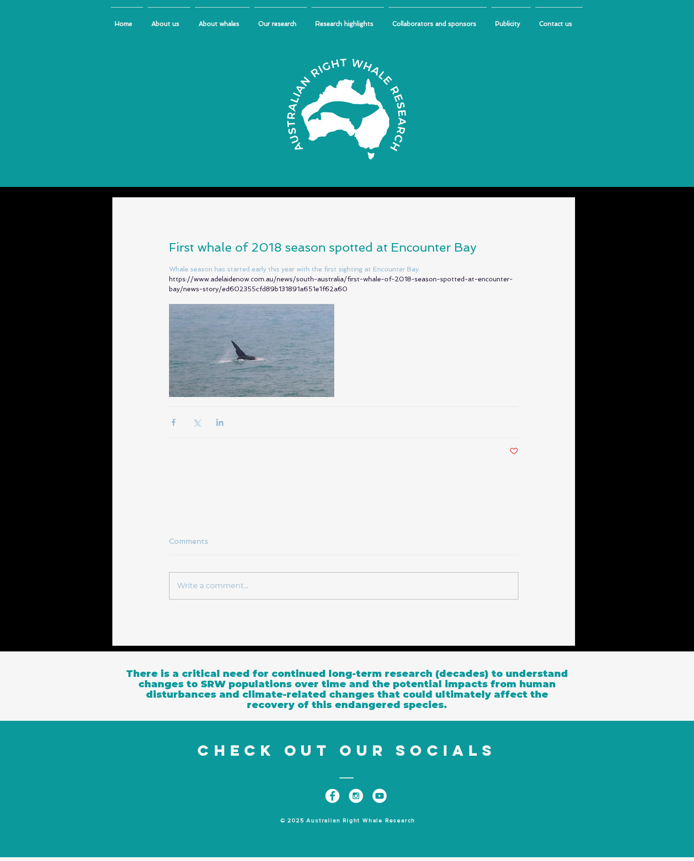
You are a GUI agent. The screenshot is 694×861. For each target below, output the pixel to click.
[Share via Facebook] (173, 422)
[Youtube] (379, 796)
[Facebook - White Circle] (332, 796)
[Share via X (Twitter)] (196, 422)
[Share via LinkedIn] (219, 422)
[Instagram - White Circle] (356, 796)
